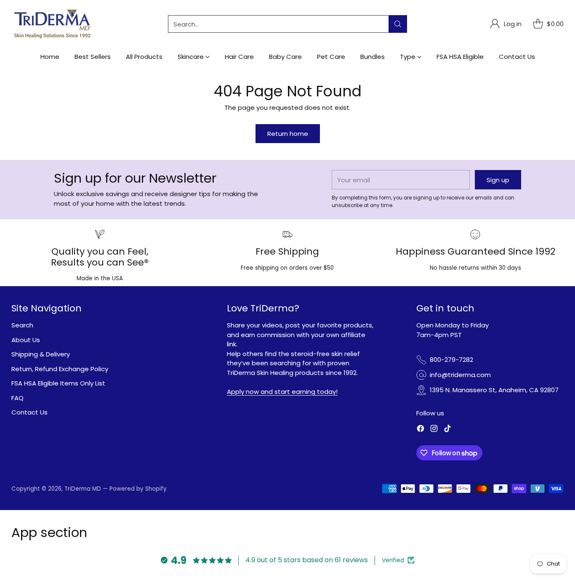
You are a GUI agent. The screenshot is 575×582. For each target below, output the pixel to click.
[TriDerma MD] (53, 24)
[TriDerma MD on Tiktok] (447, 429)
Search (22, 325)
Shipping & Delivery (40, 354)
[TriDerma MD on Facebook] (420, 429)
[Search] (398, 24)
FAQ (17, 397)
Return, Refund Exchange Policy (59, 368)
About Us (25, 339)
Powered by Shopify (138, 489)
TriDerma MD (83, 489)
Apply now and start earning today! (282, 391)
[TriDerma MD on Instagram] (434, 429)
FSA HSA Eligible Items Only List (58, 383)
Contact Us (29, 412)
